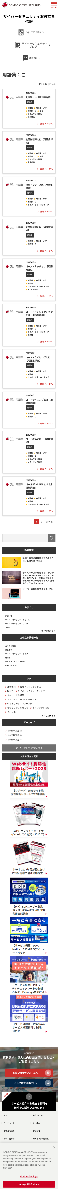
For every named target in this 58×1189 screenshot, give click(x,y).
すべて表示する (48, 630)
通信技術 (31, 117)
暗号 (41, 111)
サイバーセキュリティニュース (17, 620)
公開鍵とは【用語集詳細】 (39, 97)
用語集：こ (32, 111)
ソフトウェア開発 (35, 462)
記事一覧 (8, 616)
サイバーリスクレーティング (31, 691)
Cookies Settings (29, 1176)
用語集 (30, 102)
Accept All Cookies (29, 1184)
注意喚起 (11, 687)
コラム (7, 628)
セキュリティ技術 (35, 114)
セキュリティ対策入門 (17, 708)
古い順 (52, 84)
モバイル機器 (33, 290)
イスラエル (12, 712)
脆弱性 (30, 335)
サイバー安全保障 (15, 695)
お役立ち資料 (10, 646)
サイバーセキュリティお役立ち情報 (29, 19)
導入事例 (8, 650)
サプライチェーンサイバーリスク (23, 699)
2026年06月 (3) (15, 739)
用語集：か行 (41, 108)
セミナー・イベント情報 (15, 662)
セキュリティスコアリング (19, 703)
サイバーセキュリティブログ (16, 624)
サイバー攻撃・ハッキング (38, 205)
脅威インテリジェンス (30, 687)
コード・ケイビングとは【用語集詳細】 (38, 359)
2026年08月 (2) (15, 730)
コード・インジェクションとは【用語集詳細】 (39, 313)
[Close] (54, 1147)
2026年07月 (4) (15, 735)
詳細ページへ (46, 123)
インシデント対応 (40, 708)
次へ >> (50, 521)
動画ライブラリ (11, 665)
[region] (29, 1166)
